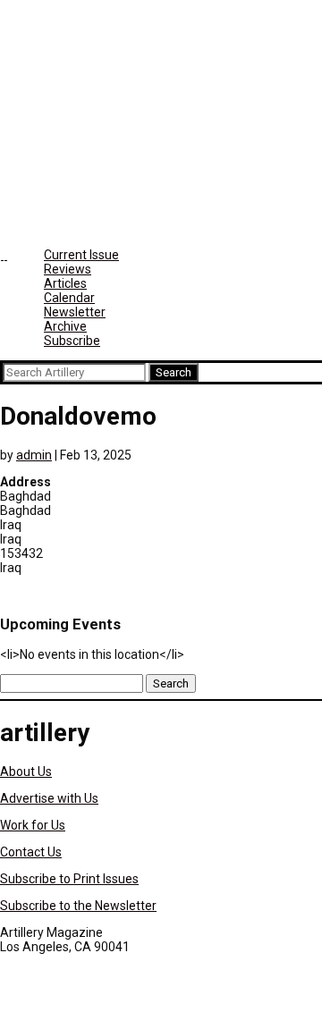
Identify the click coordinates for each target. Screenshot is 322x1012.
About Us (26, 771)
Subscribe (72, 340)
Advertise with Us (49, 798)
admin (34, 455)
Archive (65, 326)
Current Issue (81, 255)
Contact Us (31, 852)
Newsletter (75, 312)
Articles (65, 283)
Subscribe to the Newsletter (78, 905)
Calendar (69, 298)
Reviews (67, 269)
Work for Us (32, 825)
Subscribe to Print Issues (69, 879)
